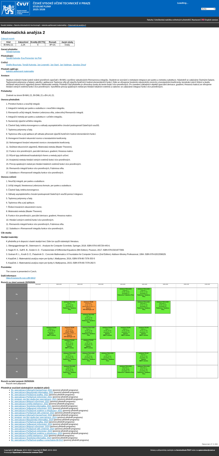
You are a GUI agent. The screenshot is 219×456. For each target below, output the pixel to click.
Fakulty (150, 20)
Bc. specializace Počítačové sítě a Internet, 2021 (32, 413)
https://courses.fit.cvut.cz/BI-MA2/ (20, 278)
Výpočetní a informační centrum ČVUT (27, 452)
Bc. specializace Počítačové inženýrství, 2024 (31, 431)
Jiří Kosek (18, 450)
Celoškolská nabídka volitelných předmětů (172, 20)
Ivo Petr (38, 58)
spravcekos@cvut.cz (206, 450)
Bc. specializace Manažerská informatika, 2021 (32, 392)
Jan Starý (54, 65)
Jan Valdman (66, 65)
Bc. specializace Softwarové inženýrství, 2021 (31, 408)
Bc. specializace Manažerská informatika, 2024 (32, 420)
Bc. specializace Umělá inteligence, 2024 (29, 436)
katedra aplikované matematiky (54, 25)
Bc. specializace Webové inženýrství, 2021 (30, 401)
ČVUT (45, 450)
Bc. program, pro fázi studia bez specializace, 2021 (34, 399)
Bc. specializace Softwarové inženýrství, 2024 (31, 424)
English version (211, 20)
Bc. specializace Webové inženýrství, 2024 (30, 426)
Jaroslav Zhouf (79, 65)
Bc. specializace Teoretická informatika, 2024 (31, 438)
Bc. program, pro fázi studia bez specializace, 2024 (34, 417)
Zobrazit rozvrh (7, 39)
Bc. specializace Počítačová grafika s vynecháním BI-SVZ (37, 440)
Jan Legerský (43, 65)
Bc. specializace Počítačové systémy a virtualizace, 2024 (36, 433)
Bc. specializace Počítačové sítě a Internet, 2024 (32, 429)
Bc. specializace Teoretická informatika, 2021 (31, 406)
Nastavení (196, 20)
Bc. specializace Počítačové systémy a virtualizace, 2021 (36, 411)
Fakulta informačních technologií (27, 25)
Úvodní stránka (6, 25)
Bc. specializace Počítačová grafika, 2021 (30, 395)
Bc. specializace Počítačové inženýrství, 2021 (31, 397)
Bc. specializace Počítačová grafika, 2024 (30, 422)
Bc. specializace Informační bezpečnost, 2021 (31, 390)
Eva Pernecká (27, 58)
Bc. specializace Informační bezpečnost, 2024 (31, 415)
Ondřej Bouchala (13, 65)
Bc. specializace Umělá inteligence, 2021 (29, 404)
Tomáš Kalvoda (13, 52)
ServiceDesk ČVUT (183, 450)
